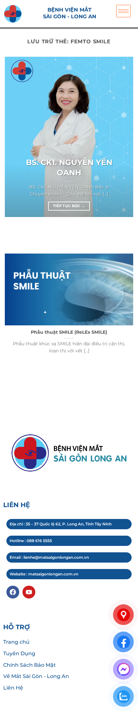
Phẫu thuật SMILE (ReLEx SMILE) (69, 332)
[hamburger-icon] (123, 11)
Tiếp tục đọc (69, 206)
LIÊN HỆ (16, 505)
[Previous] (6, 233)
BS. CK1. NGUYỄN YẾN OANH (69, 167)
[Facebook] (12, 592)
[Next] (24, 233)
